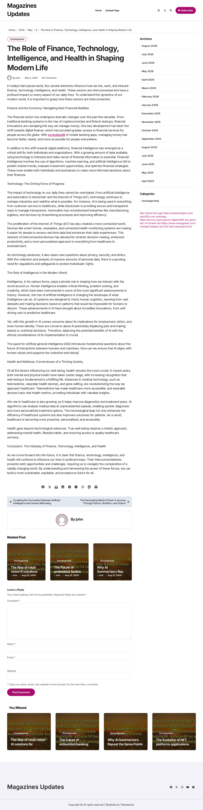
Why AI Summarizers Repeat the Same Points (112, 571)
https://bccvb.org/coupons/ (155, 219)
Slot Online (146, 213)
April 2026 (148, 79)
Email (11, 657)
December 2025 (151, 113)
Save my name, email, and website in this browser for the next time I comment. (54, 684)
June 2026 (148, 62)
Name (11, 643)
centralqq (161, 216)
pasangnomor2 (183, 226)
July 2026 (148, 54)
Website (11, 670)
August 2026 (149, 45)
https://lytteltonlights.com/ (178, 213)
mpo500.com (147, 216)
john (79, 519)
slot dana (169, 226)
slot (159, 223)
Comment (13, 600)
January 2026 (150, 105)
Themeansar (127, 804)
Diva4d (152, 223)
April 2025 (148, 181)
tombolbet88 (56, 135)
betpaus (154, 226)
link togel (158, 213)
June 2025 (148, 164)
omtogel (144, 226)
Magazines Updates (35, 786)
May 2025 (148, 172)
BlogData (111, 804)
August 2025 (149, 147)
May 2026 (148, 71)
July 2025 (148, 155)
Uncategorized (17, 39)
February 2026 (150, 96)
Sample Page (112, 10)
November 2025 (151, 121)
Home (98, 10)
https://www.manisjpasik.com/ (179, 223)
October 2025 (150, 130)
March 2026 (149, 88)
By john (17, 78)
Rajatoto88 (178, 219)
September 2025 (151, 138)
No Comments (49, 78)
